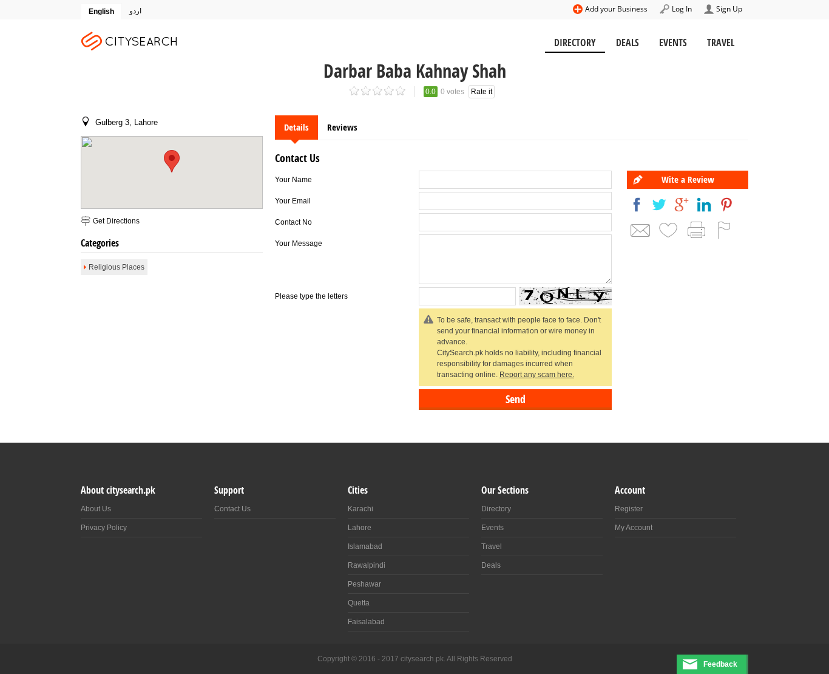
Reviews (342, 127)
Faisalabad (366, 622)
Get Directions (116, 221)
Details (296, 127)
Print (696, 230)
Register (629, 509)
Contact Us (232, 509)
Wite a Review (688, 179)
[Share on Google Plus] (681, 204)
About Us (96, 509)
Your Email (293, 201)
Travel (720, 42)
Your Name (293, 179)
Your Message (298, 243)
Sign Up (729, 9)
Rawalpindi (366, 565)
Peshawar (364, 584)
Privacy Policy (104, 527)
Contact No (293, 222)
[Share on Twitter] (659, 204)
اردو (135, 11)
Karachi (360, 509)
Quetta (359, 603)
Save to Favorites (668, 230)
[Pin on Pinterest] (726, 204)
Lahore (359, 527)
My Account (633, 527)
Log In (682, 9)
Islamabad (365, 546)
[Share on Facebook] (636, 204)
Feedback (720, 664)
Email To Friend (640, 230)
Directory (575, 42)
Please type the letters (311, 296)
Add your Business (616, 9)
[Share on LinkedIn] (704, 204)
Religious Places (116, 267)
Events (673, 42)
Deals (627, 42)
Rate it (481, 91)
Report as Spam (724, 230)
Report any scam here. (536, 374)
